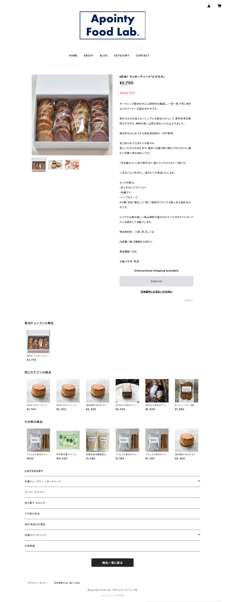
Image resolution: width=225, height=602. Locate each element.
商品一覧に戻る (112, 563)
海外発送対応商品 (35, 524)
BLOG (103, 55)
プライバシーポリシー (37, 583)
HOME (73, 55)
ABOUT (89, 55)
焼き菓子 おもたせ (35, 502)
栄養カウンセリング (35, 535)
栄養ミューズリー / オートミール (43, 481)
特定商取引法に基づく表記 (67, 583)
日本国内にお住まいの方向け (156, 291)
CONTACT (143, 55)
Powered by (108, 595)
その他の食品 (32, 513)
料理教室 (30, 545)
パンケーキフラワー (35, 492)
